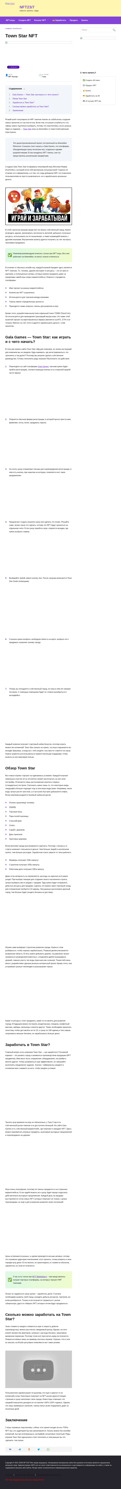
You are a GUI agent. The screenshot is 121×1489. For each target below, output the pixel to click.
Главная (8, 28)
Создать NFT (25, 20)
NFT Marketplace (39, 1277)
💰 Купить (87, 91)
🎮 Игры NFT (17, 28)
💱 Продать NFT (89, 85)
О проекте (9, 1475)
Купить (84, 20)
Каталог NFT (40, 20)
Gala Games (43, 366)
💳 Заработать (59, 20)
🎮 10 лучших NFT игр (92, 101)
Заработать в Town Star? (23, 103)
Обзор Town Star (20, 99)
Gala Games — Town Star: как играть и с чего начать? (36, 95)
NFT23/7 (27, 7)
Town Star (27, 129)
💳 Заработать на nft (91, 96)
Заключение (18, 110)
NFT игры (10, 20)
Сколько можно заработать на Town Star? (31, 107)
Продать (74, 20)
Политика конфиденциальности (48, 1475)
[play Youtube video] (38, 206)
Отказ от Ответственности (25, 1475)
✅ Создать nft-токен (91, 80)
